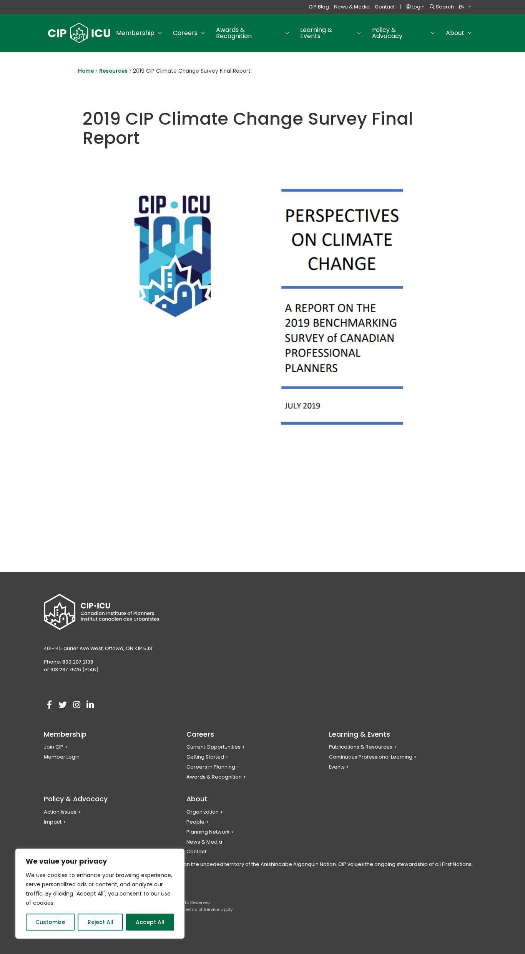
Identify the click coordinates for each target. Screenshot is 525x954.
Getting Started (205, 757)
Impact (52, 822)
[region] (99, 894)
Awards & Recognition (214, 777)
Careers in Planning (210, 767)
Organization (202, 812)
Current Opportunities (213, 747)
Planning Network (207, 832)
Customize (50, 922)
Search (444, 6)
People (195, 822)
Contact (385, 6)
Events (337, 767)
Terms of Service (201, 909)
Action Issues (60, 812)
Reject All (100, 922)
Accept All (150, 922)
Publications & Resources (360, 747)
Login (417, 6)
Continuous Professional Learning (370, 757)
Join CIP (53, 747)
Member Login (62, 757)
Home (86, 71)
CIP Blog (319, 6)
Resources (113, 71)
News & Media (352, 6)
